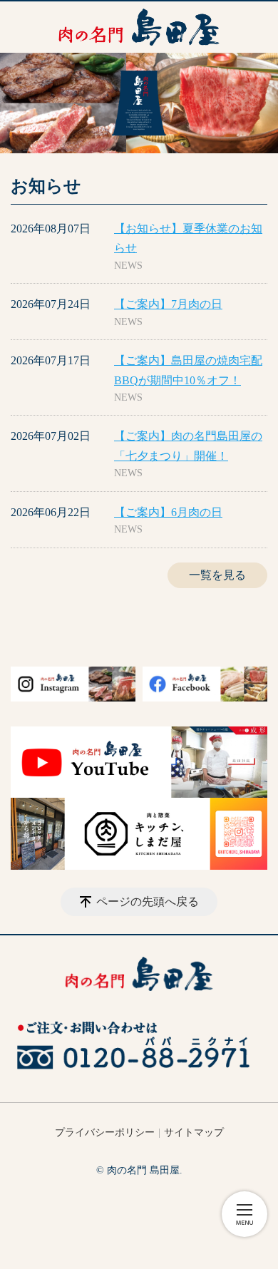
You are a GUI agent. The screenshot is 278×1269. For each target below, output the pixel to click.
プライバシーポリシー (105, 1132)
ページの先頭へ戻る (147, 901)
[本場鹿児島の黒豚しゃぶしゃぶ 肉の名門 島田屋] (139, 27)
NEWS (128, 265)
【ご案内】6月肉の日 (168, 512)
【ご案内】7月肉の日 (168, 304)
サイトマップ (194, 1132)
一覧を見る (217, 575)
